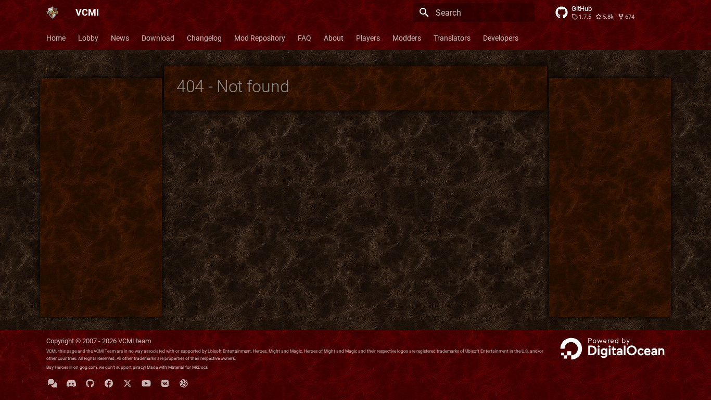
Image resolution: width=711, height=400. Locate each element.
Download (158, 38)
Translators (452, 38)
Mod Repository (259, 38)
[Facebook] (108, 383)
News (120, 38)
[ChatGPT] (183, 383)
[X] (127, 383)
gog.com (88, 367)
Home (56, 38)
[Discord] (71, 383)
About (334, 38)
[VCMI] (52, 12)
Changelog (204, 38)
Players (368, 38)
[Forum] (52, 383)
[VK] (165, 383)
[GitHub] (90, 383)
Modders (406, 38)
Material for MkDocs (188, 367)
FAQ (304, 38)
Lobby (88, 38)
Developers (500, 38)
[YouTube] (146, 383)
